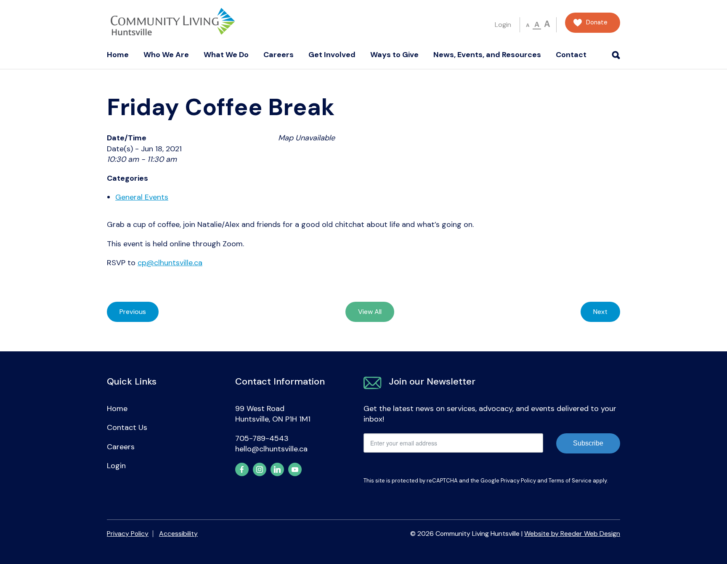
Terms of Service (570, 480)
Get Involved (332, 55)
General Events (141, 197)
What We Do (226, 55)
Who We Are (166, 55)
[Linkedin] (277, 469)
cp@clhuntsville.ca (170, 263)
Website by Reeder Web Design (572, 533)
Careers (278, 55)
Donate (597, 22)
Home (118, 55)
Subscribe (588, 443)
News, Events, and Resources (487, 55)
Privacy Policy (518, 480)
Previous (132, 311)
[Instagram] (259, 469)
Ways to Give (394, 55)
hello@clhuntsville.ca (271, 449)
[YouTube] (295, 469)
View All (370, 311)
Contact (571, 55)
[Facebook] (242, 469)
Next (600, 311)
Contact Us (127, 427)
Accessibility (178, 533)
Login (503, 24)
